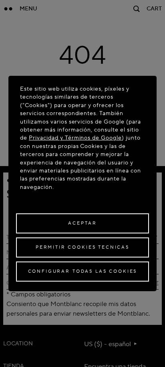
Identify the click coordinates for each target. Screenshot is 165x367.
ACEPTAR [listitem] (82, 223)
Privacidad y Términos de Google (75, 137)
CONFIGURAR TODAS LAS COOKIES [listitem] (82, 271)
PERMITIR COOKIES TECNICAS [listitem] (82, 247)
